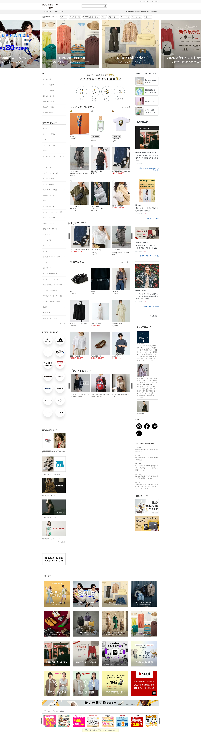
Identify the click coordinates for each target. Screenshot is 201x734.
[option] (70, 49)
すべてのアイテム (48, 118)
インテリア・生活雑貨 (50, 296)
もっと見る (61, 547)
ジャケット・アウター (50, 140)
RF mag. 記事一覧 (153, 224)
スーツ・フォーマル (49, 223)
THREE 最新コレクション (91, 23)
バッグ (45, 168)
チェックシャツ (137, 23)
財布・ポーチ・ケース (50, 201)
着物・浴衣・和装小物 (50, 235)
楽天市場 (154, 7)
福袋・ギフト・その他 (50, 324)
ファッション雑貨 (48, 190)
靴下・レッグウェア (49, 184)
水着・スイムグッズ (49, 229)
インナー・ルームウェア (50, 179)
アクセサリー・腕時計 (50, 195)
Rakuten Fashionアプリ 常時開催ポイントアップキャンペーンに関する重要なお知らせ (146, 474)
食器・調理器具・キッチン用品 (52, 290)
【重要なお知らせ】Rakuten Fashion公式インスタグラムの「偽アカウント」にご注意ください (147, 492)
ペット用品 (46, 318)
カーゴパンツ (125, 23)
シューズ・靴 (47, 173)
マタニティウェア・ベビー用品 (52, 218)
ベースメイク (47, 246)
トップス (46, 134)
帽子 (44, 207)
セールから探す (48, 85)
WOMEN (47, 17)
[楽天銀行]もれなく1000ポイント (127, 7)
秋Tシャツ (63, 23)
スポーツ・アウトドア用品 (51, 307)
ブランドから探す (48, 90)
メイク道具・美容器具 (50, 279)
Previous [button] (42, 49)
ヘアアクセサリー (48, 212)
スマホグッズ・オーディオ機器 (52, 302)
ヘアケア (46, 268)
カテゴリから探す (48, 107)
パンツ (45, 145)
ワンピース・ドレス (49, 151)
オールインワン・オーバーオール (53, 162)
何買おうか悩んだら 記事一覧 (149, 262)
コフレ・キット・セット (50, 285)
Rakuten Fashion (60, 12)
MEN (56, 17)
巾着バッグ (147, 23)
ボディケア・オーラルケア (51, 262)
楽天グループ (144, 7)
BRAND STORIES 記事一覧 (150, 312)
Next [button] (159, 49)
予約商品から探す (48, 113)
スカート (46, 156)
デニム (104, 23)
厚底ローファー (113, 23)
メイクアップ (47, 251)
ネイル (45, 257)
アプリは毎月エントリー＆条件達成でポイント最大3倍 (141, 17)
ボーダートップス (75, 23)
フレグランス (47, 274)
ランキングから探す (49, 102)
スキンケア (46, 240)
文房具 (45, 313)
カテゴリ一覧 (61, 329)
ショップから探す (48, 96)
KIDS (62, 17)
